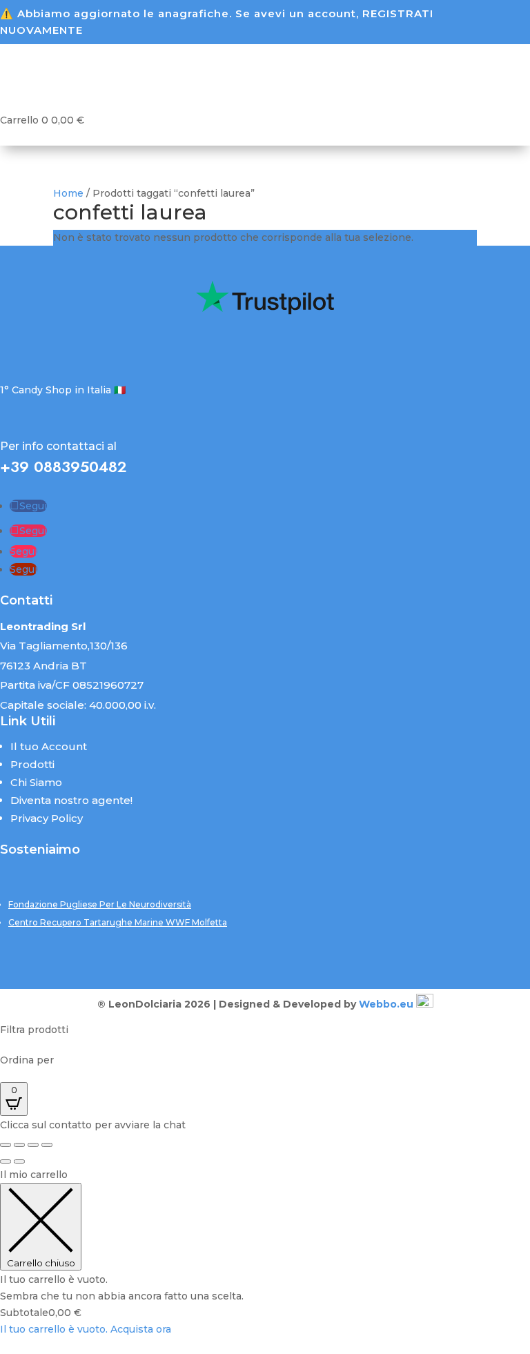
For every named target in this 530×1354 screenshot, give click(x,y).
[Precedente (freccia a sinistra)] (5, 1161)
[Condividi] (33, 1145)
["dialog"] (265, 1252)
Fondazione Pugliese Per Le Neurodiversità (99, 904)
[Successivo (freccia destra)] (19, 1161)
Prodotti (32, 764)
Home (68, 193)
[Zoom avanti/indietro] (5, 1145)
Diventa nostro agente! (71, 800)
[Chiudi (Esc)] (46, 1145)
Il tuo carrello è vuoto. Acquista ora (85, 1329)
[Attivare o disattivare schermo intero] (19, 1145)
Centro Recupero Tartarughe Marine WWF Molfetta (117, 922)
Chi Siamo (36, 782)
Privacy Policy (46, 818)
